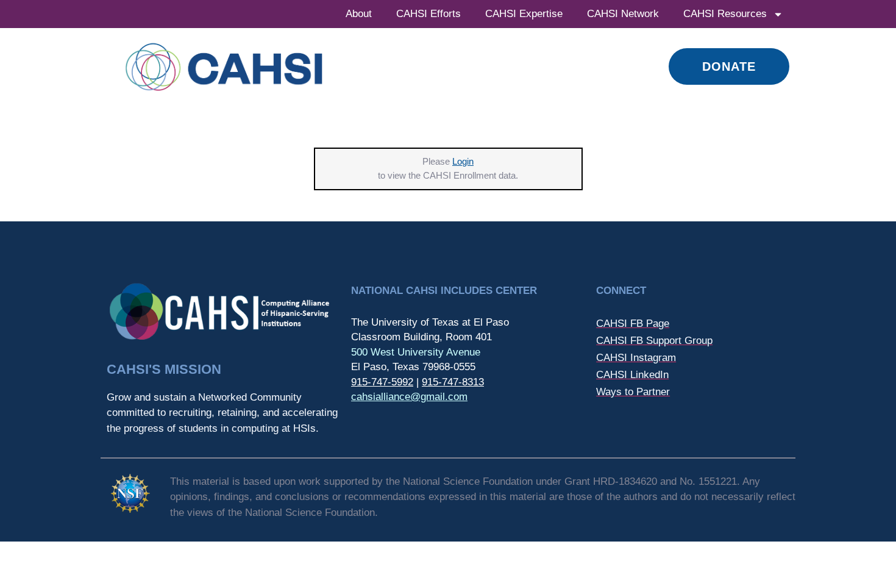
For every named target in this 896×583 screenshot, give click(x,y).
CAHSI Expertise (524, 14)
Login (463, 161)
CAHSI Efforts (428, 14)
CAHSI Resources (725, 14)
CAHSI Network (623, 14)
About (359, 14)
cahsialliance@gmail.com (409, 396)
